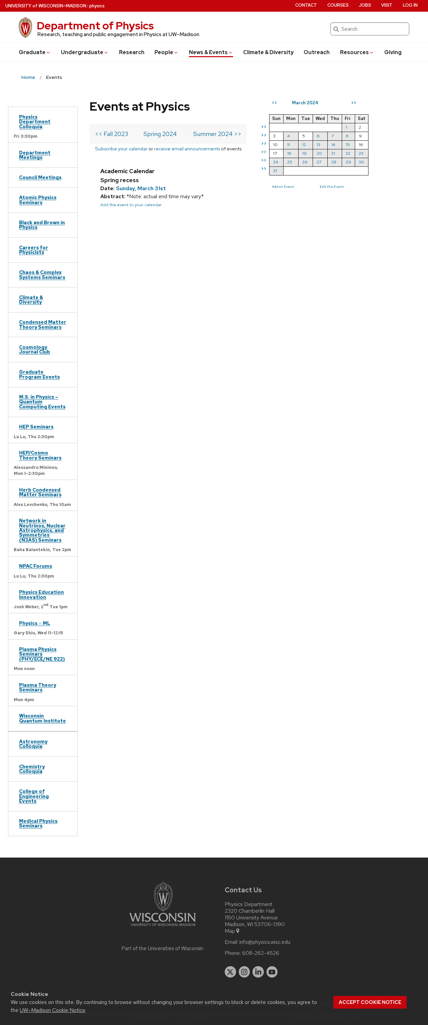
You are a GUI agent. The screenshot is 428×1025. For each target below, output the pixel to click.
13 (318, 144)
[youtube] (272, 972)
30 (361, 162)
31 (275, 170)
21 (333, 153)
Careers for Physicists (33, 249)
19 (304, 153)
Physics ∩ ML (34, 623)
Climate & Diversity (268, 52)
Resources (354, 52)
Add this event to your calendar (131, 205)
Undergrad (82, 52)
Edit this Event (332, 186)
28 (333, 162)
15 (348, 144)
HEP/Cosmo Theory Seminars (40, 455)
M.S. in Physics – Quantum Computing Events (42, 402)
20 (319, 153)
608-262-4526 (260, 953)
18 (289, 153)
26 (305, 162)
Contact (306, 5)
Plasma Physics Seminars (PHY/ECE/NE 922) (42, 654)
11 (288, 144)
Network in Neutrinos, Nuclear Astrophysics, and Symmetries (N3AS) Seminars (42, 530)
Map (230, 931)
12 (304, 144)
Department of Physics (95, 25)
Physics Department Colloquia (34, 122)
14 (333, 144)
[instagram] (244, 972)
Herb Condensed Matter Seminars (40, 492)
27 (319, 162)
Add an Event (283, 186)
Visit (387, 5)
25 (289, 162)
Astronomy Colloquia (33, 743)
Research (131, 52)
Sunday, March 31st (141, 188)
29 (348, 162)
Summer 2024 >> (217, 134)
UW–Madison (45, 6)
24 (275, 162)
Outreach (317, 52)
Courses (338, 5)
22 (348, 153)
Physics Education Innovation (41, 594)
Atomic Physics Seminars (38, 199)
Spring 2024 (160, 134)
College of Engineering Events (34, 796)
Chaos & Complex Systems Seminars (42, 274)
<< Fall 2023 (111, 134)
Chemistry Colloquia (32, 768)
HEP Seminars (36, 426)
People (163, 52)
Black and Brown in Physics (42, 224)
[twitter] (230, 972)
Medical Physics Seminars (38, 823)
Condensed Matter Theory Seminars (42, 324)
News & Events (208, 52)
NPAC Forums (35, 566)
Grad (32, 52)
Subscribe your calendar (121, 148)
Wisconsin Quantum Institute (42, 718)
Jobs (365, 5)
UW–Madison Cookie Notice (52, 1010)
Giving (393, 52)
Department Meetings (34, 154)
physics (97, 6)
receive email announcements (187, 148)
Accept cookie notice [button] (370, 1002)
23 (361, 153)
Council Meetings (40, 177)
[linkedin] (258, 972)
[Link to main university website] (162, 927)
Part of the (162, 948)
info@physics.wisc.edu (264, 942)
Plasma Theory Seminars (37, 687)
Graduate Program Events (39, 374)
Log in (410, 5)
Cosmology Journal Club (34, 349)
